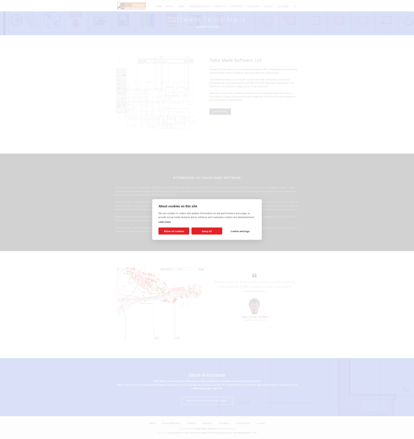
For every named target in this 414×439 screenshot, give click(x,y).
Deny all (207, 231)
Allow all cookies (174, 231)
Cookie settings (240, 231)
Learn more (164, 221)
